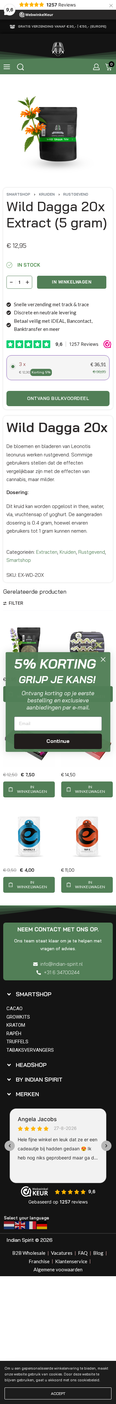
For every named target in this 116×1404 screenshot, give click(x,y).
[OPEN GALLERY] (58, 133)
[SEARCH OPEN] (20, 67)
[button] (29, 789)
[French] (31, 1225)
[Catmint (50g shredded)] (29, 646)
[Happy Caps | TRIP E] (87, 836)
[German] (42, 1225)
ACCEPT (58, 1393)
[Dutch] (9, 1225)
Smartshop (18, 194)
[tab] (56, 994)
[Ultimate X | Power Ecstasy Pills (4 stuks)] (87, 646)
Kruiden (47, 194)
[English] (20, 1225)
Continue (57, 741)
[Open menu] (6, 66)
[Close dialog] (103, 659)
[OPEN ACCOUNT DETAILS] (96, 66)
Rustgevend (75, 194)
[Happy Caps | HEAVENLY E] (29, 836)
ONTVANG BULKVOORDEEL (58, 398)
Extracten (46, 552)
